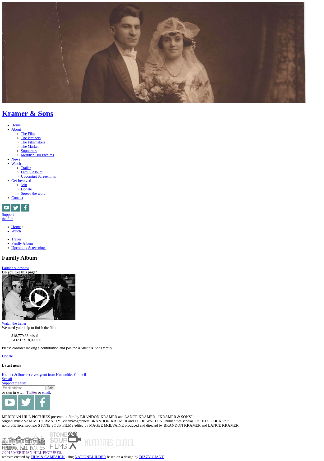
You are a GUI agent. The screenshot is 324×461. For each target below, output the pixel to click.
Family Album (31, 172)
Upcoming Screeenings (38, 176)
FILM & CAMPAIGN (48, 457)
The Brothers (31, 138)
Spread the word (33, 193)
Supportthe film (8, 216)
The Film (28, 134)
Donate (26, 189)
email (46, 392)
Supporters (29, 151)
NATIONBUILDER (90, 457)
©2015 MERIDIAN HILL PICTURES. (32, 453)
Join (24, 185)
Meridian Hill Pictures (37, 155)
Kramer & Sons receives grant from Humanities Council (44, 375)
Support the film (14, 383)
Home (16, 125)
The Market (29, 146)
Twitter (31, 392)
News (15, 159)
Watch (16, 163)
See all (7, 379)
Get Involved (21, 181)
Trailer (26, 168)
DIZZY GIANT (151, 457)
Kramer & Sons (27, 113)
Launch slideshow (15, 268)
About (16, 129)
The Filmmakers (33, 142)
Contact (17, 198)
